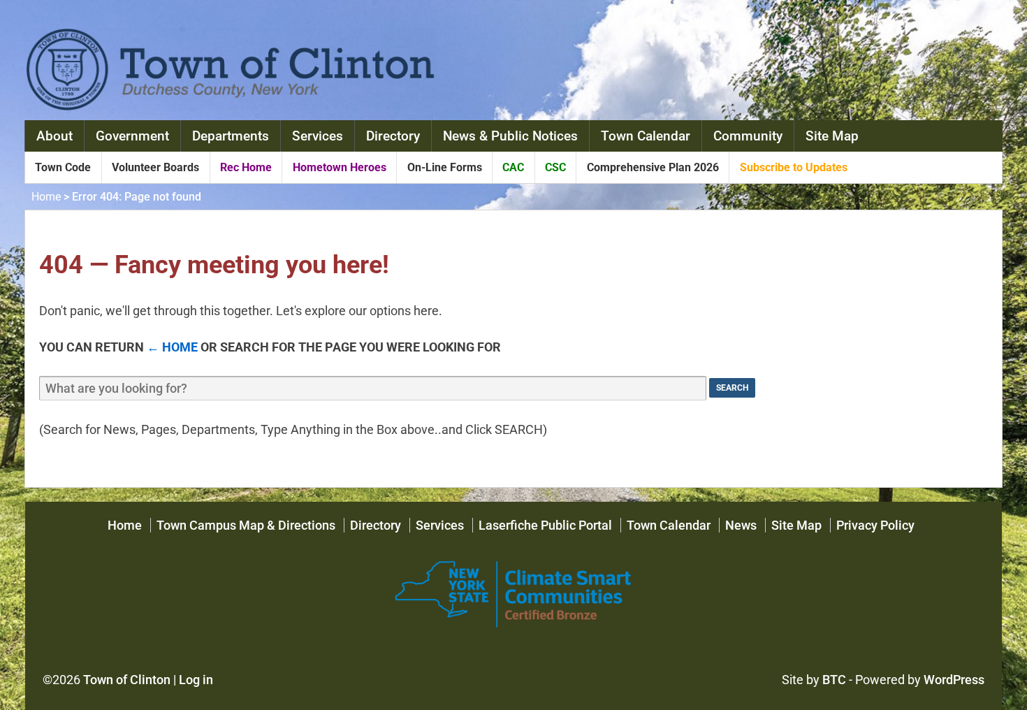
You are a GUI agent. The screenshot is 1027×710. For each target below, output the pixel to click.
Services (317, 136)
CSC (555, 167)
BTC (834, 679)
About (54, 136)
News (741, 525)
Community (747, 136)
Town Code (63, 167)
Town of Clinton (126, 679)
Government (132, 136)
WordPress (954, 679)
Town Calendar (645, 136)
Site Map (832, 136)
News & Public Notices (510, 136)
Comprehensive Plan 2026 (653, 167)
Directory (393, 136)
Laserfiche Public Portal (545, 525)
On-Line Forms (444, 167)
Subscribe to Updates (793, 167)
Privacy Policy (875, 525)
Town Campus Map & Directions (245, 525)
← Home (172, 347)
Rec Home (246, 167)
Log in (196, 679)
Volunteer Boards (155, 167)
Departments (230, 136)
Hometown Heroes (339, 167)
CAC (513, 167)
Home (46, 196)
